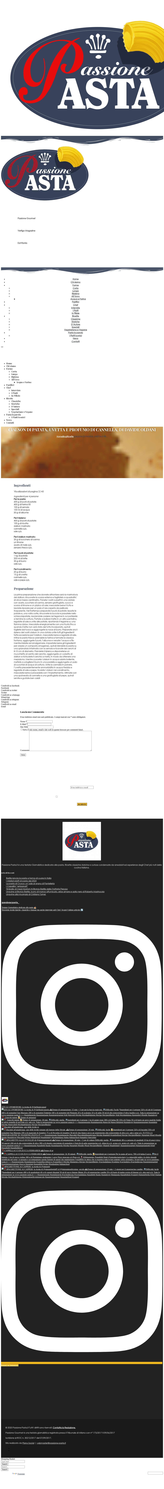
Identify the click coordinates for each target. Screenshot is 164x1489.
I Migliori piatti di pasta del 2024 (21, 880)
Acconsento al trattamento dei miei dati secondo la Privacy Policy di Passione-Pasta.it (83, 798)
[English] (4, 348)
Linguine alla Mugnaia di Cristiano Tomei (26, 894)
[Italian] (2, 348)
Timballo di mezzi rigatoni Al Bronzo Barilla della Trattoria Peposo (37, 888)
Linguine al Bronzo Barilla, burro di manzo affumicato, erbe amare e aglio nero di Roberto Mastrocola (55, 891)
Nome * (23, 721)
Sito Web (24, 727)
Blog (65, 436)
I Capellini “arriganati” (17, 886)
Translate (21, 1474)
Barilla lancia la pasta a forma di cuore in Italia (28, 878)
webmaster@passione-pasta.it (51, 1443)
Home (60, 436)
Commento (24, 750)
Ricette (70, 436)
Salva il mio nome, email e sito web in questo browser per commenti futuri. (53, 730)
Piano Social (28, 1443)
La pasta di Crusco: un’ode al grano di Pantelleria (30, 883)
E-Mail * (23, 724)
